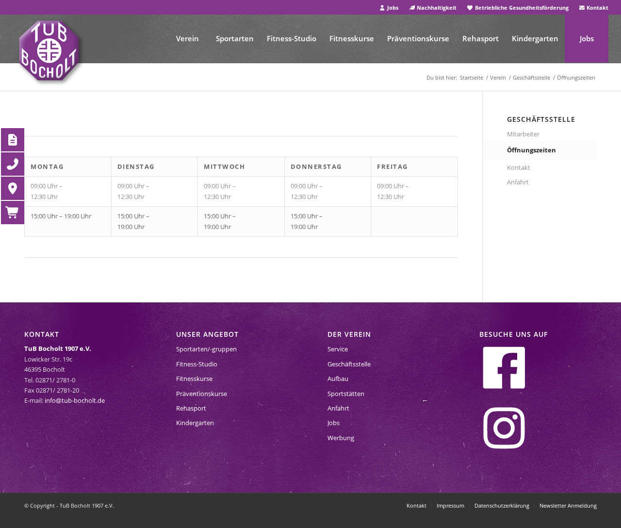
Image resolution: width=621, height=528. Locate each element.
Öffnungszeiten (531, 150)
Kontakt (596, 7)
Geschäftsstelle (349, 364)
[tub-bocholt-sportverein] (49, 50)
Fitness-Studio (196, 364)
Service (337, 349)
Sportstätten (345, 393)
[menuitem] (389, 7)
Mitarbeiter (523, 134)
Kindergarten (195, 422)
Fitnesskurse (194, 378)
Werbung (340, 437)
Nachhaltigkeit (436, 7)
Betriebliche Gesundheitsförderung (521, 7)
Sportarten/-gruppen (206, 349)
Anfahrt (518, 182)
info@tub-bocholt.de (75, 400)
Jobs (392, 7)
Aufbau (337, 378)
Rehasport (191, 408)
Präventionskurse (201, 393)
